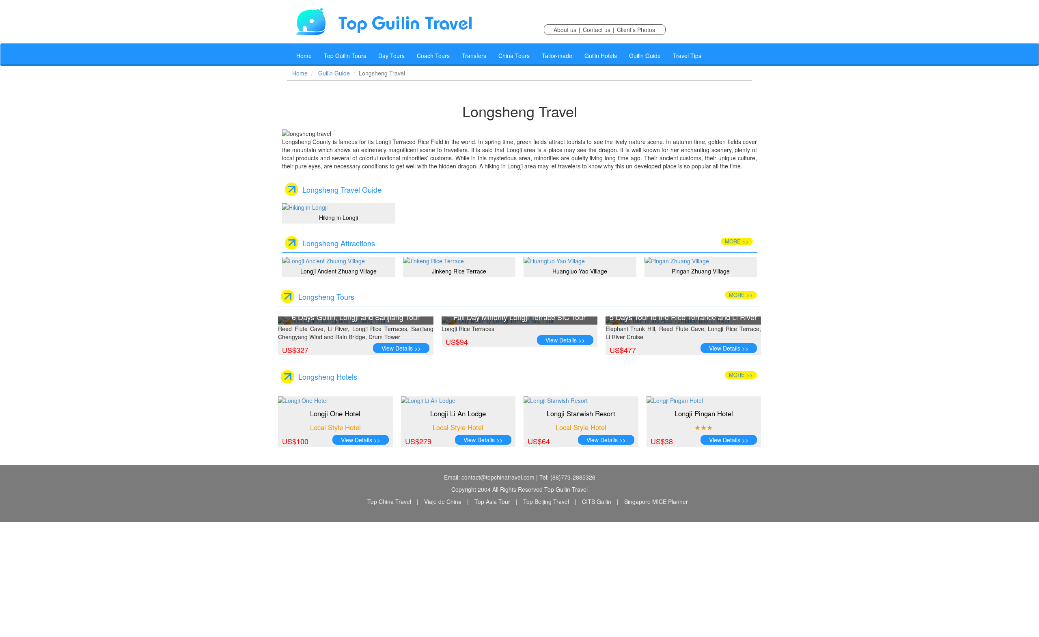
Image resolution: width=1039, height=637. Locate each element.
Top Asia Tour (492, 501)
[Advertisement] (243, 578)
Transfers (474, 56)
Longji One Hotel (335, 413)
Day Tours (391, 56)
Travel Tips (687, 56)
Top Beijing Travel (546, 501)
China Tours (514, 56)
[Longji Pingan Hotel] (704, 400)
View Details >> (401, 348)
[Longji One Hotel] (335, 400)
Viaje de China (442, 501)
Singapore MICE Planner (656, 501)
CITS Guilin (596, 501)
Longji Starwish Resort (581, 413)
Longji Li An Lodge (458, 413)
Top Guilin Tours (345, 56)
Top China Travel (389, 501)
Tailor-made (557, 56)
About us (565, 30)
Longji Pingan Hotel (704, 413)
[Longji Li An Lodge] (458, 400)
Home (304, 56)
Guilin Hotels (600, 56)
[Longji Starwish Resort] (581, 400)
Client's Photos (636, 30)
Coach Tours (433, 56)
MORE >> (737, 241)
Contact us (596, 30)
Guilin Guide (645, 56)
